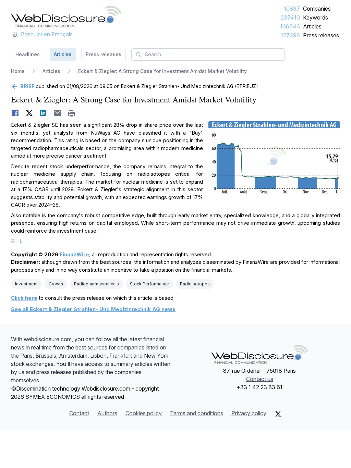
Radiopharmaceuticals (96, 283)
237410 (290, 17)
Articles (312, 26)
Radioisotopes (195, 283)
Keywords (315, 17)
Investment (26, 283)
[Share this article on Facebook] (15, 113)
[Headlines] (66, 16)
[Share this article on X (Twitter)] (29, 113)
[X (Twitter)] (278, 414)
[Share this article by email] (57, 113)
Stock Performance (149, 283)
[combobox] (208, 54)
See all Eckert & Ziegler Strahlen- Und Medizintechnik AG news (93, 309)
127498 (290, 35)
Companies (317, 8)
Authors (107, 413)
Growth (56, 283)
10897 (292, 8)
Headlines (27, 54)
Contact (79, 413)
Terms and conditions (196, 413)
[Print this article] (71, 113)
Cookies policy (143, 413)
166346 (290, 26)
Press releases (321, 35)
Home (18, 71)
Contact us (259, 378)
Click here (24, 298)
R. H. (16, 241)
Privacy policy (248, 413)
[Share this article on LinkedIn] (43, 113)
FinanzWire (74, 254)
